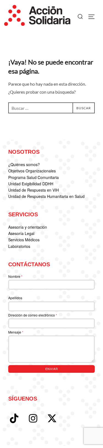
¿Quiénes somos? (24, 164)
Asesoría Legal (21, 233)
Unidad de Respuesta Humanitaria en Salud (46, 196)
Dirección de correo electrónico (32, 315)
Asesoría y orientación (27, 227)
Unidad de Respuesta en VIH (33, 190)
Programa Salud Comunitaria (33, 177)
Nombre (15, 276)
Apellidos (15, 297)
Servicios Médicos (24, 239)
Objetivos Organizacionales (32, 170)
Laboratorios (19, 246)
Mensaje (15, 332)
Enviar (51, 368)
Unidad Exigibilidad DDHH (30, 183)
